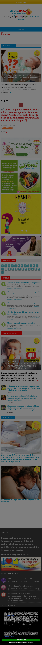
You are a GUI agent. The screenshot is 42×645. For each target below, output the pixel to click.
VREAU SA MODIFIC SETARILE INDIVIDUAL (21, 642)
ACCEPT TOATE (21, 640)
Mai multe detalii (10, 615)
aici (20, 621)
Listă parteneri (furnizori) (9, 636)
